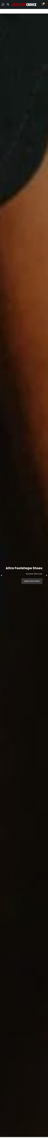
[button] (1, 575)
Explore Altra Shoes (32, 581)
